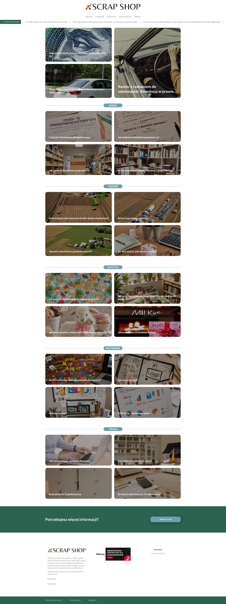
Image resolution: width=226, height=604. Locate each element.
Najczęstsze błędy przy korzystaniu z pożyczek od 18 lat (77, 55)
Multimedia (125, 17)
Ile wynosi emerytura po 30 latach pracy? (139, 494)
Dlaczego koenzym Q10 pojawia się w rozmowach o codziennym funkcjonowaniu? (50, 22)
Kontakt (52, 583)
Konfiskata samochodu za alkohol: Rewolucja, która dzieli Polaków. (76, 91)
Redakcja (52, 578)
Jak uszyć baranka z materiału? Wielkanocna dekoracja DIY (80, 332)
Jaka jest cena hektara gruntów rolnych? (70, 251)
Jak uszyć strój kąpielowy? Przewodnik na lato (73, 299)
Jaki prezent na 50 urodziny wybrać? (137, 332)
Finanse (99, 17)
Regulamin (92, 600)
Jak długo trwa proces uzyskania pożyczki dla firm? (191, 22)
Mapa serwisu (75, 600)
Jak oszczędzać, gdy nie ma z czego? (137, 251)
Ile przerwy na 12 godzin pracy (65, 494)
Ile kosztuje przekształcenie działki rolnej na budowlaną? (79, 218)
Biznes (89, 17)
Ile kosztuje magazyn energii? (133, 218)
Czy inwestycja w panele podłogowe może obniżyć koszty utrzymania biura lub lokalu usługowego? (126, 22)
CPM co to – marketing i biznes (134, 413)
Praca (137, 17)
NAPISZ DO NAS (166, 519)
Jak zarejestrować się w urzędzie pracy (69, 461)
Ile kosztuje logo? (58, 413)
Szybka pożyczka (158, 553)
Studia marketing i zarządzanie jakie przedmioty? (75, 380)
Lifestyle (111, 17)
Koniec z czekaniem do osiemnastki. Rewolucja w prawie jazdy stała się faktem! (146, 89)
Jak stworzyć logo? (128, 380)
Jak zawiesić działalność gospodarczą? (69, 170)
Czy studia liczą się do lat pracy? (135, 461)
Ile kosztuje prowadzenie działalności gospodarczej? (145, 170)
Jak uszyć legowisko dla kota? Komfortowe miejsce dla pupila (147, 298)
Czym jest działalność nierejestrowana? (70, 137)
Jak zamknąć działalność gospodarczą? (138, 137)
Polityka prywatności (53, 600)
